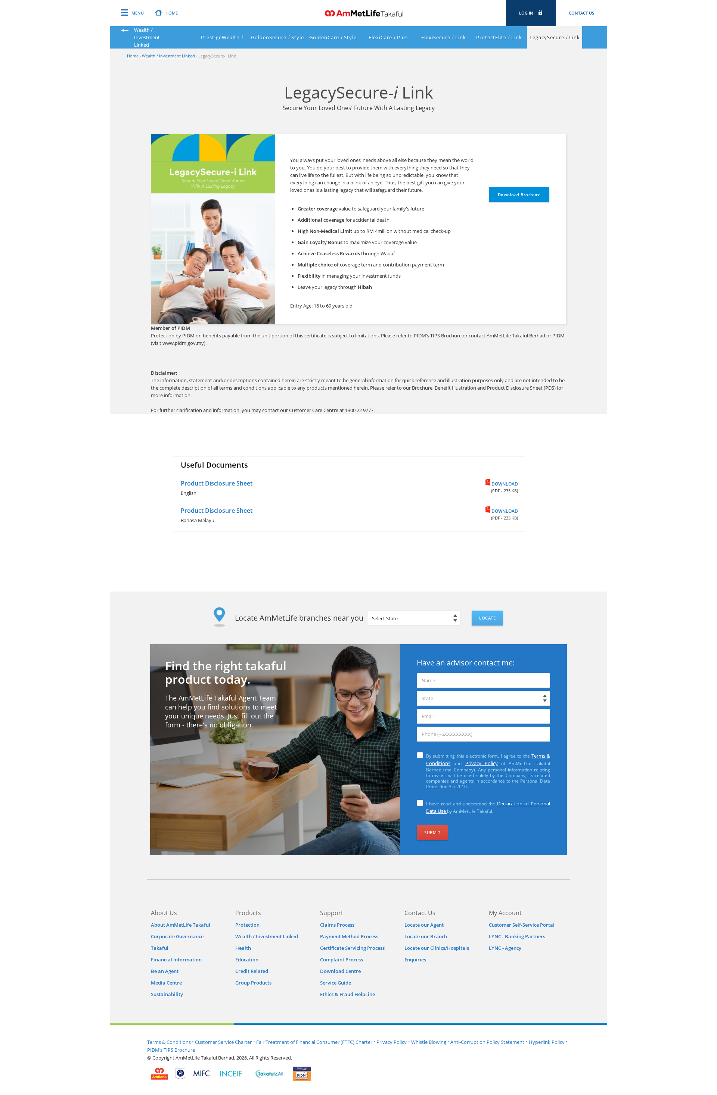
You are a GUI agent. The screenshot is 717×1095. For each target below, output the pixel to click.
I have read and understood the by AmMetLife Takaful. (488, 807)
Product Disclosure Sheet (216, 483)
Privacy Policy (481, 763)
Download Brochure (519, 194)
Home (133, 56)
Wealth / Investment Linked (168, 56)
